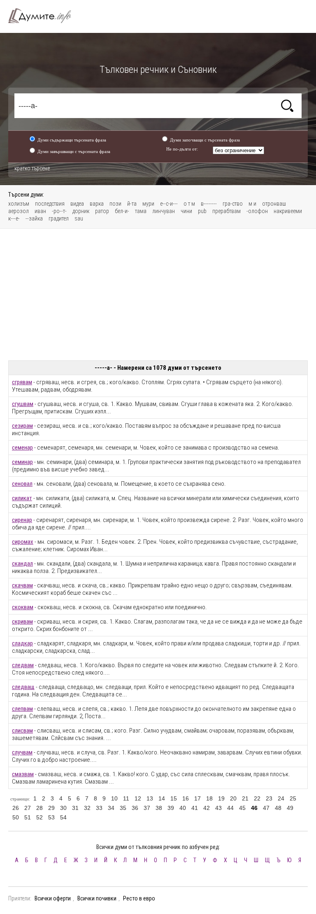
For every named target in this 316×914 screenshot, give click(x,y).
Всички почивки (96, 898)
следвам (23, 665)
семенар (22, 447)
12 (138, 798)
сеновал (22, 483)
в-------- (209, 203)
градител (59, 218)
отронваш (274, 203)
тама (140, 211)
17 (197, 798)
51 (27, 817)
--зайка (34, 218)
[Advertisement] (158, 294)
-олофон (257, 211)
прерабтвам (226, 211)
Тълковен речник (44, 15)
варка (97, 203)
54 (63, 817)
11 (126, 798)
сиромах (22, 541)
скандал (22, 563)
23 (269, 798)
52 (39, 817)
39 (170, 808)
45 (242, 808)
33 (99, 808)
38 (159, 808)
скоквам (22, 607)
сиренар (22, 520)
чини (186, 211)
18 (209, 798)
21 (245, 798)
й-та (132, 203)
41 (194, 808)
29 (51, 808)
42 (206, 808)
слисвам (22, 730)
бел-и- (122, 211)
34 (111, 808)
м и (252, 203)
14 (161, 798)
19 (221, 798)
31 (75, 808)
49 (290, 808)
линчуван (163, 211)
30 (63, 808)
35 (123, 808)
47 (266, 808)
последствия (50, 203)
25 (293, 798)
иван (40, 211)
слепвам (22, 708)
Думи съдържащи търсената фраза (71, 139)
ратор (102, 211)
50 (15, 817)
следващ (23, 687)
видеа (77, 203)
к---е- (14, 218)
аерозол (18, 211)
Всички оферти (53, 898)
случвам (22, 752)
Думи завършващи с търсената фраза (73, 151)
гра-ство (233, 203)
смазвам (23, 774)
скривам (22, 621)
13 (149, 798)
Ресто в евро (139, 898)
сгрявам (22, 382)
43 (218, 808)
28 (39, 808)
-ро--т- (59, 211)
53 (51, 817)
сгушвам (22, 404)
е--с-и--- (169, 203)
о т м (189, 203)
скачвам (22, 585)
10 (114, 798)
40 (182, 808)
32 (87, 808)
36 (135, 808)
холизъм (18, 203)
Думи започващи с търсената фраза (205, 139)
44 (230, 808)
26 (15, 808)
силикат (22, 498)
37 (147, 808)
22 (257, 798)
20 (233, 798)
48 (278, 808)
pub (202, 211)
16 (185, 798)
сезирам (22, 425)
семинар (22, 462)
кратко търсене (32, 168)
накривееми (288, 211)
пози (115, 203)
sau (78, 218)
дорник (80, 211)
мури (148, 203)
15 (173, 798)
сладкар (22, 643)
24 (281, 798)
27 (27, 808)
